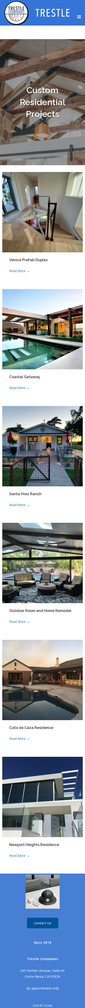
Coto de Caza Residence (31, 728)
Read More (19, 270)
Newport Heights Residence (34, 845)
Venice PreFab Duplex (28, 260)
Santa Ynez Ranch (25, 494)
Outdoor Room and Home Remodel (40, 611)
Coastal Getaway (24, 377)
